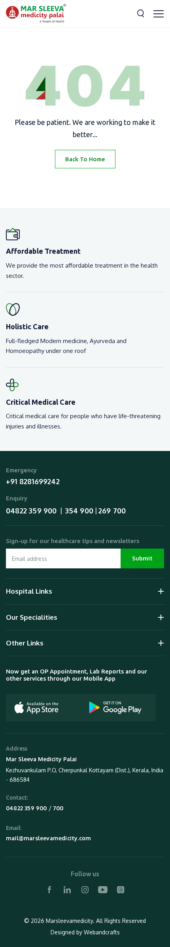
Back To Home (85, 159)
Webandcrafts (102, 932)
